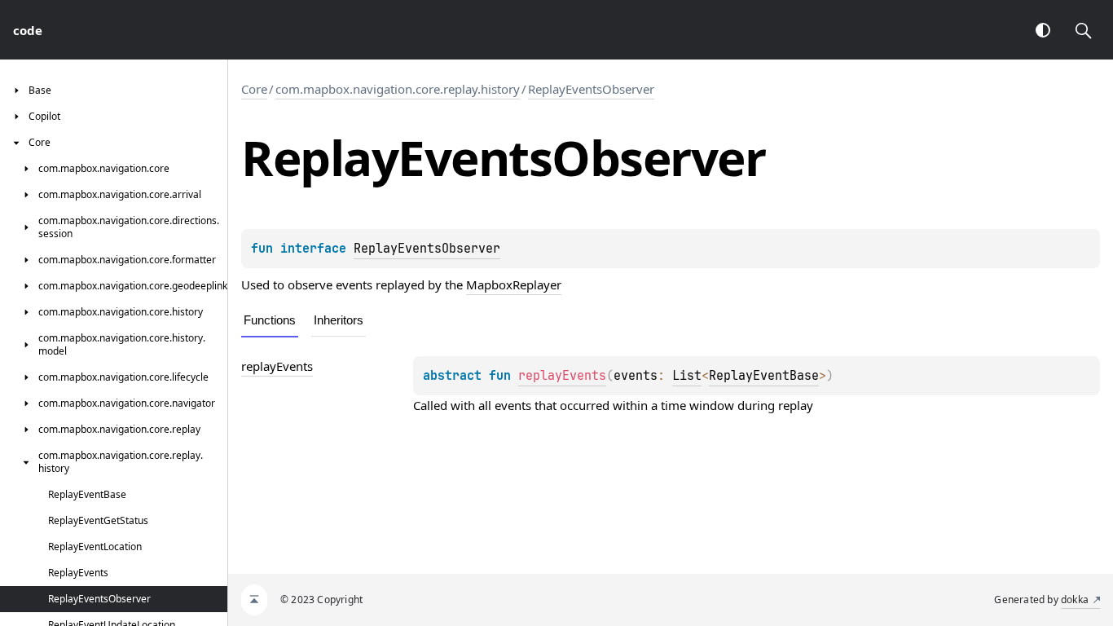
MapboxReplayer (513, 284)
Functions (270, 320)
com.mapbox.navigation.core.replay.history (397, 89)
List (687, 376)
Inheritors (338, 320)
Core (254, 89)
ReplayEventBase (764, 376)
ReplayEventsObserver (591, 89)
